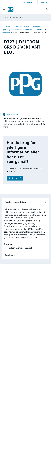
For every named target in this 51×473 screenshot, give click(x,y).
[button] (25, 202)
